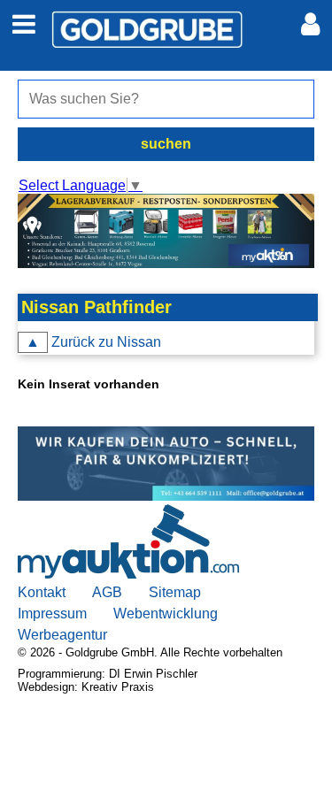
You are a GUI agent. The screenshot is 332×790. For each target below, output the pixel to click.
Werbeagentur (62, 634)
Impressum (52, 613)
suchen (166, 143)
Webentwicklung (165, 613)
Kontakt (42, 592)
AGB (107, 592)
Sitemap (175, 592)
